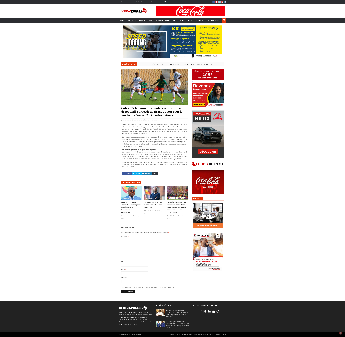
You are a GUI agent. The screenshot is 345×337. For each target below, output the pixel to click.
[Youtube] (222, 2)
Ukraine (159, 2)
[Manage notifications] (340, 333)
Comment (125, 237)
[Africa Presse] (133, 10)
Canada (128, 2)
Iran (148, 2)
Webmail (173, 334)
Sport (174, 20)
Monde (122, 20)
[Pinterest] (216, 2)
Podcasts (172, 2)
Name (123, 261)
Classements (200, 20)
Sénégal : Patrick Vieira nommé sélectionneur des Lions (153, 204)
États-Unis (136, 2)
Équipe (205, 334)
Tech (190, 20)
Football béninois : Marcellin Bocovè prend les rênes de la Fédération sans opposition (131, 207)
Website (124, 278)
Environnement (155, 20)
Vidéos (166, 2)
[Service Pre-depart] (172, 57)
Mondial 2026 (213, 20)
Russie (153, 2)
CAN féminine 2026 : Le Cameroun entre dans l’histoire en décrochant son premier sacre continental (177, 207)
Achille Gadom (150, 211)
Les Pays (121, 2)
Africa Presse (124, 334)
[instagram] (225, 2)
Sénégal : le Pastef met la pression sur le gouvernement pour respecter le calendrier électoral (163, 64)
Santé (167, 20)
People (183, 20)
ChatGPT (217, 334)
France (143, 2)
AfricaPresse (127, 120)
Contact (224, 334)
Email (123, 270)
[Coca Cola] (190, 11)
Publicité (180, 334)
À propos (199, 334)
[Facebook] (213, 2)
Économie (142, 20)
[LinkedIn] (219, 2)
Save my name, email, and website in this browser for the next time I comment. (148, 287)
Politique (132, 20)
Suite (154, 173)
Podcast (211, 334)
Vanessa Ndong (127, 216)
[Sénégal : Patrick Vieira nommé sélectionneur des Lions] (154, 193)
